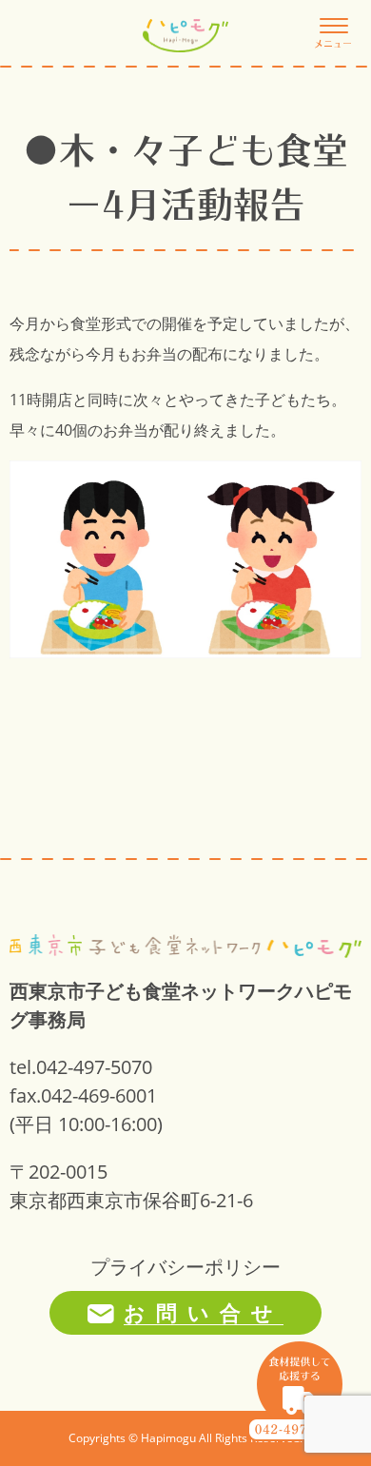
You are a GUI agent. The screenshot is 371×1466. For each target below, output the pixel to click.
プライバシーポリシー (185, 1267)
